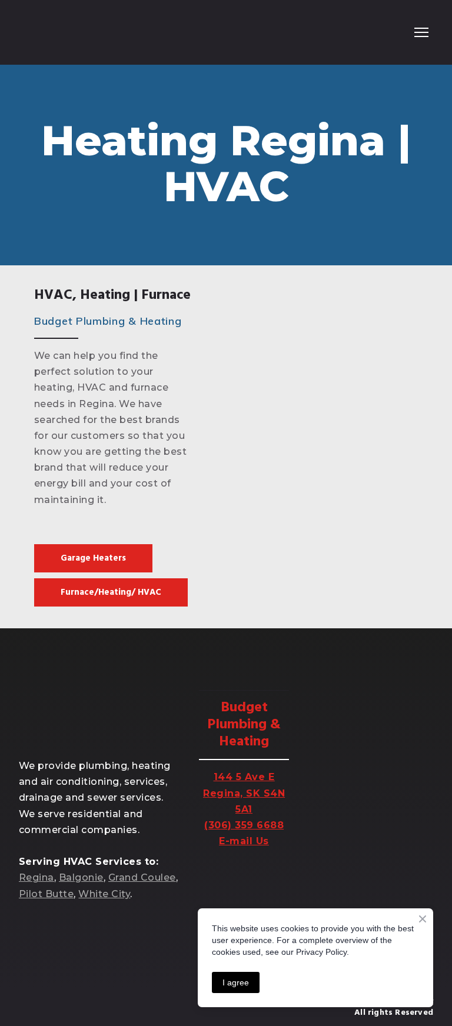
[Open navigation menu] (421, 32)
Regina (36, 877)
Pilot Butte (46, 894)
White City (104, 894)
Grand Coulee (142, 877)
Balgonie (81, 877)
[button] (93, 558)
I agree (235, 982)
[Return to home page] (67, 32)
